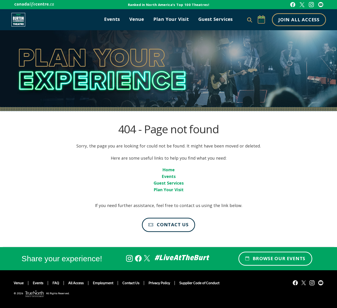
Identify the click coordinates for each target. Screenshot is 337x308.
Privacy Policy (159, 283)
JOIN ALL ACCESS (299, 19)
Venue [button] (136, 19)
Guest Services (169, 183)
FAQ (55, 283)
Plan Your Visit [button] (171, 19)
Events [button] (112, 19)
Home (168, 169)
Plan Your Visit (169, 189)
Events (169, 176)
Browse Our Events (279, 258)
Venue (19, 283)
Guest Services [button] (215, 19)
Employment (103, 283)
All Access (76, 283)
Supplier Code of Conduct (199, 283)
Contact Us (173, 224)
